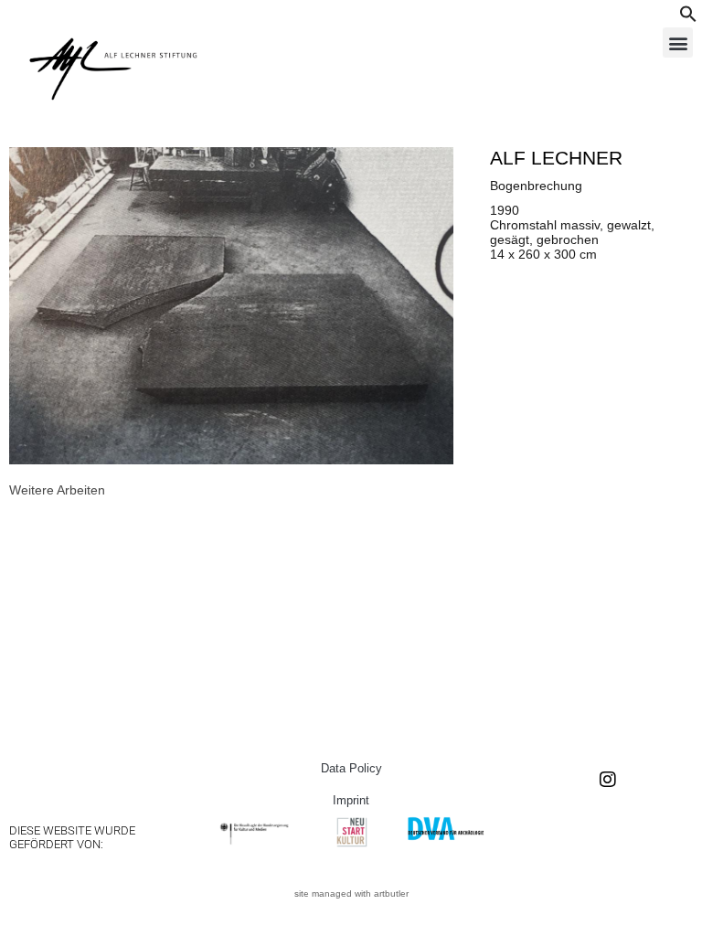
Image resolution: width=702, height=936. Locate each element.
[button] (688, 18)
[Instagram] (608, 779)
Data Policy (351, 768)
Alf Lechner (556, 157)
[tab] (57, 490)
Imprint (351, 800)
